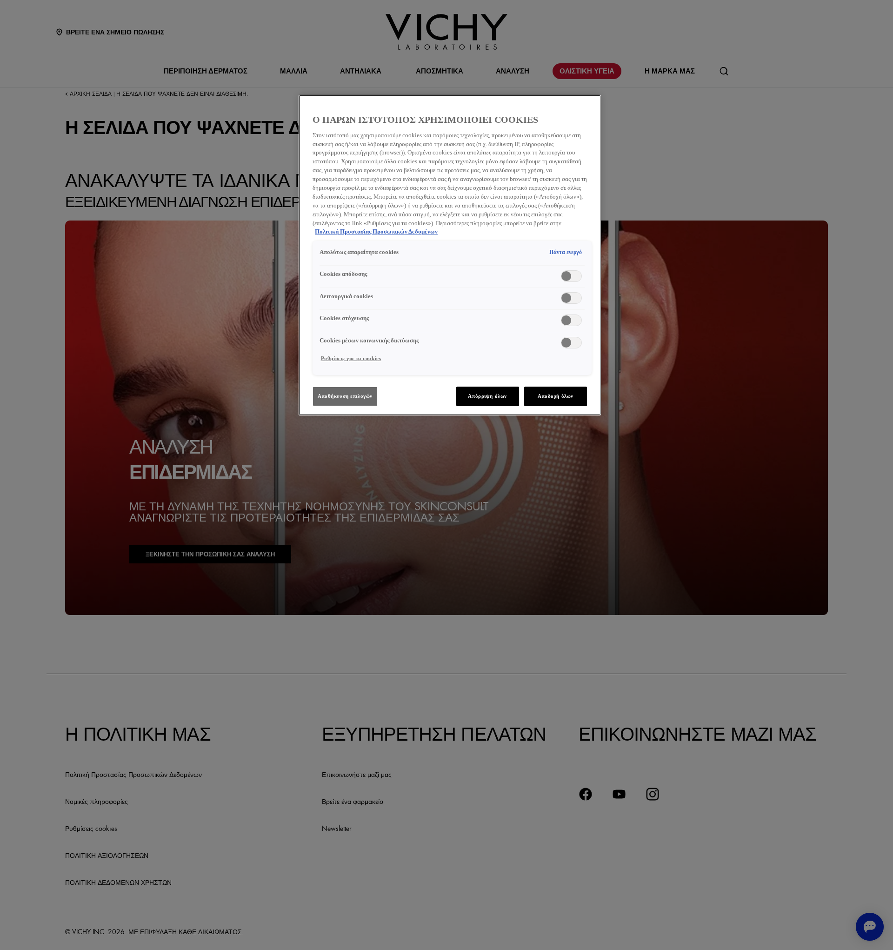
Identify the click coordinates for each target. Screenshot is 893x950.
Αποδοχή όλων (555, 396)
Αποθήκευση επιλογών (345, 396)
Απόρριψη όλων (487, 396)
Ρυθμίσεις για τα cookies (351, 358)
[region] (450, 255)
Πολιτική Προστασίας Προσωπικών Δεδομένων (376, 231)
